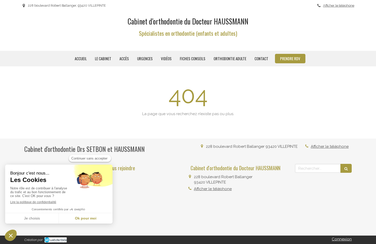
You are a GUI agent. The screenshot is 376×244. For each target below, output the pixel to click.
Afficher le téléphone (338, 5)
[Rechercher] (346, 168)
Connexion (342, 239)
